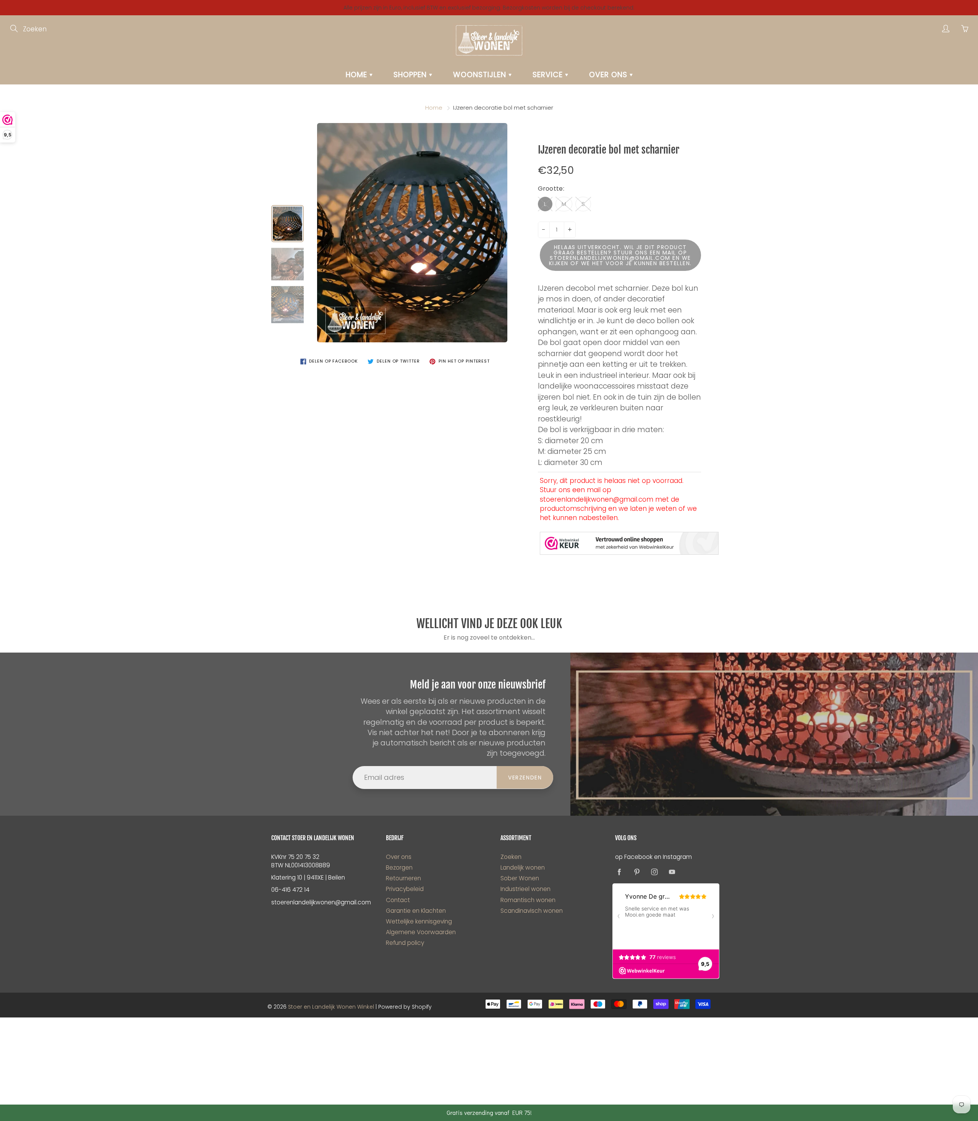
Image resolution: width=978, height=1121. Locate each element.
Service (549, 75)
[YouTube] (671, 871)
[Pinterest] (636, 871)
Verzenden (525, 777)
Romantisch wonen (527, 900)
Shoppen (411, 75)
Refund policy (405, 943)
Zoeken (510, 857)
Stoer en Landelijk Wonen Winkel (331, 1007)
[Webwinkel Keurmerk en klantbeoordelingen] (629, 543)
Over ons (609, 75)
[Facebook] (619, 871)
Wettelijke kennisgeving (419, 921)
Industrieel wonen (525, 889)
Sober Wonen (519, 878)
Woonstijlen (480, 75)
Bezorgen (399, 867)
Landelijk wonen (522, 867)
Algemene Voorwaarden (421, 932)
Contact (398, 900)
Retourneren (403, 878)
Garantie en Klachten (416, 911)
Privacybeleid (405, 889)
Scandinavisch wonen (531, 911)
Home (357, 75)
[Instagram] (654, 871)
